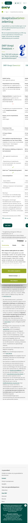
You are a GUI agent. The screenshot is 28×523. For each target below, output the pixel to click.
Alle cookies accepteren (14, 270)
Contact (8, 3)
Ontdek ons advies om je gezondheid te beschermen (12, 474)
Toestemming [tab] (5, 245)
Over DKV (4, 493)
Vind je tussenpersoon (8, 481)
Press (3, 501)
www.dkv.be (6, 329)
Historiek (4, 496)
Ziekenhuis (4, 490)
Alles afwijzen (14, 280)
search (2, 3)
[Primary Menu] (24, 7)
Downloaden (7, 218)
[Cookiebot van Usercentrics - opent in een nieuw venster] (18, 241)
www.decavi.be (7, 296)
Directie (4, 499)
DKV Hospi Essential (11, 65)
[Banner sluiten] (25, 241)
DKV (6, 8)
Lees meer (8, 225)
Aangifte (4, 484)
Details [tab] (14, 245)
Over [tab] (23, 245)
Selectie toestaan (13, 275)
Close (25, 505)
